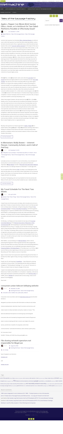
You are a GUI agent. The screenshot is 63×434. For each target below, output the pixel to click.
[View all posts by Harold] (7, 31)
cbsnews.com (4, 352)
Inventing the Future (15, 287)
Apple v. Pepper (28, 125)
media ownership (13, 379)
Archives (57, 1)
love (16, 289)
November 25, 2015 (14, 149)
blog (13, 373)
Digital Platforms (7, 34)
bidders (11, 373)
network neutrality (40, 379)
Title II (25, 381)
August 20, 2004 (14, 342)
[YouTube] (1, 1)
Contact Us (44, 1)
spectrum (19, 381)
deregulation (9, 376)
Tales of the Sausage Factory (17, 34)
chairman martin (41, 373)
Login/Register (51, 1)
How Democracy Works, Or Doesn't (25, 152)
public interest (57, 379)
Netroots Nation (22, 238)
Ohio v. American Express (25, 39)
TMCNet (10, 273)
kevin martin (59, 376)
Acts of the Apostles (44, 389)
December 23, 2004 (15, 286)
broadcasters (20, 373)
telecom (26, 289)
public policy (21, 289)
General (4, 195)
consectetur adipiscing (31, 408)
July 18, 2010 (13, 192)
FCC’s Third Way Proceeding (20, 206)
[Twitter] (3, 1)
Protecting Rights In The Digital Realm (10, 245)
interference (53, 376)
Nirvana (31, 410)
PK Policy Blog (32, 271)
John (2, 391)
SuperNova (19, 259)
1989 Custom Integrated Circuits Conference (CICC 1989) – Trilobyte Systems (19, 389)
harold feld (41, 376)
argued (2, 79)
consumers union (7, 289)
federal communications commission (25, 376)
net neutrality (30, 379)
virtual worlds (40, 381)
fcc (15, 376)
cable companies (26, 373)
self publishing (14, 381)
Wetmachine (12, 4)
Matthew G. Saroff (5, 398)
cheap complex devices (49, 373)
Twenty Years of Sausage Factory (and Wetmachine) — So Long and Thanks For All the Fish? (27, 391)
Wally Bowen (11, 163)
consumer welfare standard (18, 45)
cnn (4, 345)
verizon (36, 381)
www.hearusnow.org (25, 293)
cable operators (32, 373)
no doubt (48, 379)
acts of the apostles (5, 373)
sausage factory (8, 381)
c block (37, 373)
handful (13, 289)
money (6, 345)
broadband (16, 373)
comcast (56, 373)
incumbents (48, 376)
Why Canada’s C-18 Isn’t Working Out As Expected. (23, 398)
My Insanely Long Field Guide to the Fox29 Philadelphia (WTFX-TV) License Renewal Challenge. (30, 393)
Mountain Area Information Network (29, 163)
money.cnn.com (5, 360)
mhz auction (20, 379)
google (36, 376)
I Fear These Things (11, 195)
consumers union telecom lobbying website (19, 283)
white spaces (52, 381)
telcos (22, 381)
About (39, 1)
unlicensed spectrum (30, 381)
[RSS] (4, 1)
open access (52, 379)
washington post (45, 381)
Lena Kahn (30, 77)
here (18, 167)
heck (44, 376)
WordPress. (36, 410)
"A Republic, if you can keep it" (10, 152)
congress (60, 373)
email (12, 376)
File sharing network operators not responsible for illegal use (16, 338)
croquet (2, 376)
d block (5, 376)
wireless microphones (58, 381)
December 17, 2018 (14, 31)
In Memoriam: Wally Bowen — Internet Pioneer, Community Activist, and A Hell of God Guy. (19, 144)
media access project (5, 379)
